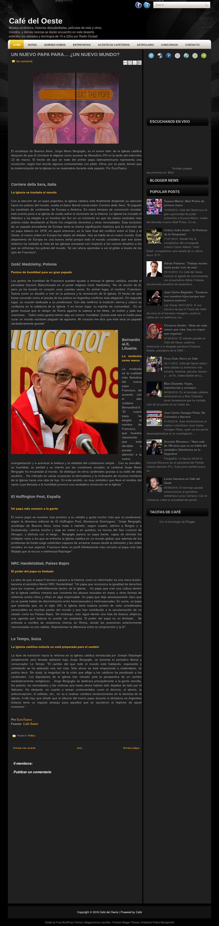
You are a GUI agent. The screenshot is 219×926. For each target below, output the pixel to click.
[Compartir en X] (135, 63)
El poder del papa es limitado (32, 571)
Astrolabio (145, 45)
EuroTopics (24, 719)
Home (17, 45)
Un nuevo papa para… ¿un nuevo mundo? (65, 54)
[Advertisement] (43, 871)
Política (31, 735)
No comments (24, 61)
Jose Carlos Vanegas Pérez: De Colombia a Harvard (184, 415)
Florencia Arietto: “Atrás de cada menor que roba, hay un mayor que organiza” (185, 329)
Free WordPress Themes (69, 922)
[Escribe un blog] (130, 63)
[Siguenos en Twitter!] (147, 7)
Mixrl (171, 172)
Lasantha (105, 922)
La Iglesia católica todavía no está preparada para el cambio (55, 646)
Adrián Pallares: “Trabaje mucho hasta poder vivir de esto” (185, 265)
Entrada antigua (131, 747)
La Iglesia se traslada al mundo (34, 192)
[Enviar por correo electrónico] (125, 63)
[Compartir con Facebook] (139, 63)
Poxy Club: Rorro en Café (181, 358)
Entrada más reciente (24, 747)
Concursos (169, 45)
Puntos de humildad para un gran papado (41, 272)
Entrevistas (82, 45)
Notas (32, 45)
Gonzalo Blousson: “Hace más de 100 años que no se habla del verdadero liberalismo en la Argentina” (185, 447)
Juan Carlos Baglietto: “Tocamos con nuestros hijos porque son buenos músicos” (186, 296)
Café (139, 912)
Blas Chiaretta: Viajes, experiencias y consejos (180, 385)
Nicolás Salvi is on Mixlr (158, 168)
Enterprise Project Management (157, 922)
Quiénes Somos (55, 45)
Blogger (190, 521)
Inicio (79, 747)
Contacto (192, 45)
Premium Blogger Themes (125, 922)
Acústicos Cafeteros (114, 45)
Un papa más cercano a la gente (34, 508)
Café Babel (30, 724)
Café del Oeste (35, 20)
